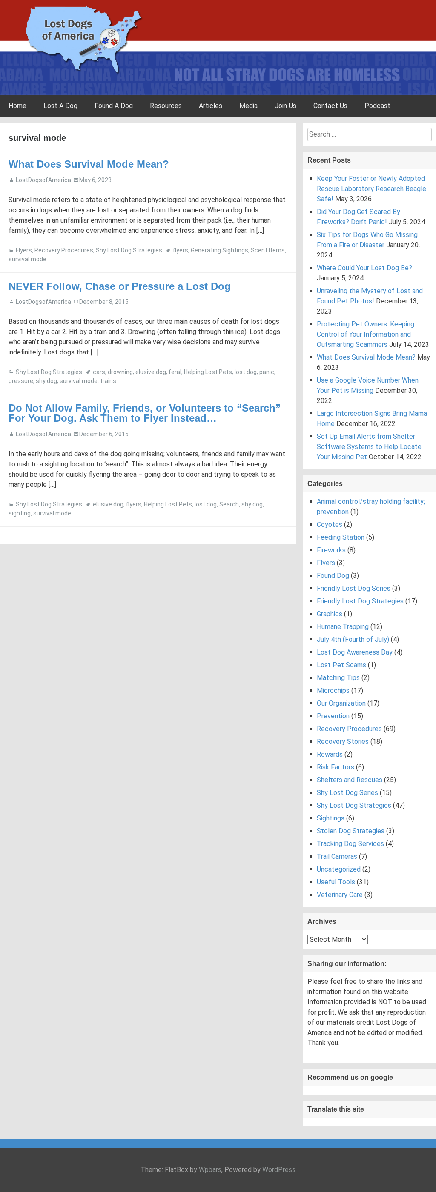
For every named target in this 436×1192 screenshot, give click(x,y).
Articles (210, 106)
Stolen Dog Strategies (350, 831)
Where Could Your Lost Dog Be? (364, 268)
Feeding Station (340, 537)
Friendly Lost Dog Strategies (360, 601)
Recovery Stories (343, 741)
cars (99, 372)
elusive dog (150, 372)
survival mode (27, 259)
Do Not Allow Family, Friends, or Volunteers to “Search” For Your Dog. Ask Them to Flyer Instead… (145, 413)
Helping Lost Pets (208, 372)
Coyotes (329, 524)
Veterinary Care (340, 895)
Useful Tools (336, 882)
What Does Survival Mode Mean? (89, 164)
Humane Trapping (343, 627)
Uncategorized (339, 869)
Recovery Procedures (63, 250)
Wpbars (210, 1170)
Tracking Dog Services (350, 844)
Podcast (377, 106)
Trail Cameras (337, 856)
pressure (21, 380)
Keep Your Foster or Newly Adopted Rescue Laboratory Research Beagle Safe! (371, 188)
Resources (166, 106)
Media (248, 106)
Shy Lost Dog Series (347, 793)
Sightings (330, 818)
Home (17, 106)
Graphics (329, 614)
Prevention (333, 716)
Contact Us (330, 106)
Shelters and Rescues (349, 780)
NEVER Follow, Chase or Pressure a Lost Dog (120, 286)
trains (108, 380)
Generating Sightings (219, 250)
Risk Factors (335, 767)
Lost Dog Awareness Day (355, 652)
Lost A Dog (60, 106)
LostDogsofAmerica (43, 180)
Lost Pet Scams (341, 665)
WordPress (278, 1170)
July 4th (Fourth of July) (353, 639)
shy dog (46, 380)
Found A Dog (114, 106)
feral (175, 372)
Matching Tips (338, 678)
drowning (120, 372)
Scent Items (268, 250)
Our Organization (341, 703)
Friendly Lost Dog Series (353, 588)
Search (229, 504)
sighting (20, 513)
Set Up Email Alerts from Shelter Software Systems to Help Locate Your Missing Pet (369, 446)
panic (266, 372)
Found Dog (333, 576)
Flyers (24, 250)
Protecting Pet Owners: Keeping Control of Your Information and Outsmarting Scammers (365, 334)
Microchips (333, 690)
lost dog (246, 372)
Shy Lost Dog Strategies (129, 250)
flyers (180, 250)
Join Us (285, 106)
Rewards (330, 754)
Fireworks (331, 550)
